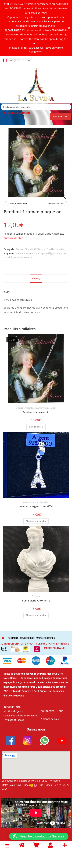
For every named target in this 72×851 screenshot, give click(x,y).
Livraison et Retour (13, 720)
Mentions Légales (13, 711)
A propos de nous (50, 719)
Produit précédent (18, 203)
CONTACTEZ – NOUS (52, 711)
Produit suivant (55, 203)
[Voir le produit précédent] (6, 203)
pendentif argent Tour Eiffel (36, 506)
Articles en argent (30, 502)
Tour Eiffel (43, 502)
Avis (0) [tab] (36, 278)
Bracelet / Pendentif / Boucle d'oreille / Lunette (40, 249)
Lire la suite (36, 426)
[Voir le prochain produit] (65, 203)
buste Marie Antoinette (36, 600)
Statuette (36, 596)
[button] (7, 845)
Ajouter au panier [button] (36, 521)
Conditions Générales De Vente (20, 715)
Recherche (60, 116)
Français (13, 60)
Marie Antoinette (23, 257)
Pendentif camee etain (36, 412)
